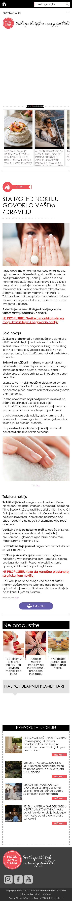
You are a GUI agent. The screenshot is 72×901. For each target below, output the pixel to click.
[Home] (29, 860)
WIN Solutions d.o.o (52, 898)
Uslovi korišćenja (43, 894)
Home (4, 3)
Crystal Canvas (24, 898)
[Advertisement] (36, 67)
